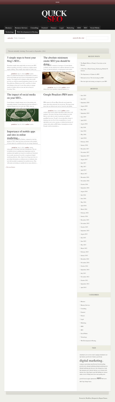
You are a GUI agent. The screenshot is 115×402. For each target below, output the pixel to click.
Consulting (34, 28)
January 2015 (84, 255)
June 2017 (83, 163)
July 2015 (83, 237)
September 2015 (85, 230)
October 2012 (84, 280)
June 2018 (83, 131)
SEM (79, 28)
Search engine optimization (89, 378)
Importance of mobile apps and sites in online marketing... (21, 135)
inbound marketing (91, 366)
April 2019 (83, 120)
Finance (53, 28)
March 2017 (84, 173)
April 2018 (83, 138)
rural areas (93, 374)
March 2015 (84, 248)
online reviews (83, 374)
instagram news (85, 370)
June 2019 (83, 117)
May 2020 (83, 109)
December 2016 (85, 177)
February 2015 (84, 252)
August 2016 (84, 191)
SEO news (104, 378)
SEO (85, 28)
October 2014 (84, 266)
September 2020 (85, 102)
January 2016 (84, 216)
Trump (86, 381)
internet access (97, 370)
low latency (104, 372)
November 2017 (85, 152)
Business (9, 28)
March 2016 (84, 209)
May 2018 (83, 134)
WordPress (88, 398)
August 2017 (84, 159)
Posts (16, 38)
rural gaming (99, 374)
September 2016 (85, 188)
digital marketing (91, 360)
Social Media (94, 28)
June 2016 (83, 198)
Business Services (21, 28)
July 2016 (83, 195)
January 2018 (84, 145)
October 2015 (84, 227)
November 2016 (85, 181)
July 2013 (83, 273)
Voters (89, 381)
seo (99, 378)
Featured (45, 28)
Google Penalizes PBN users (58, 94)
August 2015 (84, 234)
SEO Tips (82, 381)
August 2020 (84, 106)
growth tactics (83, 366)
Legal (62, 28)
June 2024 (83, 95)
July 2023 (83, 99)
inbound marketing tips (85, 368)
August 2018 (84, 124)
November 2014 (85, 262)
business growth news (87, 357)
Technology (10, 32)
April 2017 (83, 170)
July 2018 (83, 127)
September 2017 (85, 156)
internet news (83, 372)
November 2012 (85, 277)
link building (98, 372)
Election (95, 364)
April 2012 (83, 287)
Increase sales (94, 368)
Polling (88, 374)
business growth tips (97, 357)
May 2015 (83, 245)
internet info (104, 370)
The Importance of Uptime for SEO (90, 74)
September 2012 (85, 284)
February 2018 (84, 141)
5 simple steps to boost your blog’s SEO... (21, 59)
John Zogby (89, 372)
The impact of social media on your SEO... (21, 96)
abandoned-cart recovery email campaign (90, 355)
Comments (21, 38)
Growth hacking (101, 364)
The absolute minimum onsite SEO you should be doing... (56, 61)
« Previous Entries (10, 167)
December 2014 (85, 259)
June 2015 (83, 241)
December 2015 (85, 220)
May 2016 (83, 202)
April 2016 (83, 205)
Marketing (70, 28)
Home (57, 2)
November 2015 (85, 223)
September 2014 (85, 269)
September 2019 (85, 113)
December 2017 (85, 149)
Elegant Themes (103, 398)
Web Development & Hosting (27, 32)
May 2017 (83, 166)
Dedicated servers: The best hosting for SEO (92, 78)
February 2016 (84, 213)
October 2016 (84, 184)
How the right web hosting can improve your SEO (94, 81)
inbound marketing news (102, 366)
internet (91, 370)
